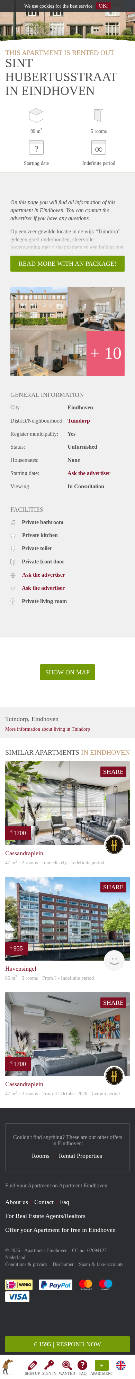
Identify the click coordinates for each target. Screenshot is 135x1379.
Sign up (32, 1373)
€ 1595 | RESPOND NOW (67, 1344)
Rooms (41, 1155)
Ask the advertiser (89, 473)
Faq (64, 1201)
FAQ (83, 1373)
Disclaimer (63, 1264)
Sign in (49, 1373)
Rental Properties (80, 1155)
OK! (104, 6)
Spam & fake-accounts (101, 1264)
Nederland (15, 1257)
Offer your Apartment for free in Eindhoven (60, 1229)
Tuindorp (79, 421)
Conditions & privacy (26, 1264)
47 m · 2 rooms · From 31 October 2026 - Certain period (62, 1093)
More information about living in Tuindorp (47, 729)
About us (16, 1201)
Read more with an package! (67, 263)
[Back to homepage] (7, 1368)
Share (113, 771)
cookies (46, 6)
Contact (44, 1201)
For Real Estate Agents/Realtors (45, 1215)
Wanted (67, 1373)
